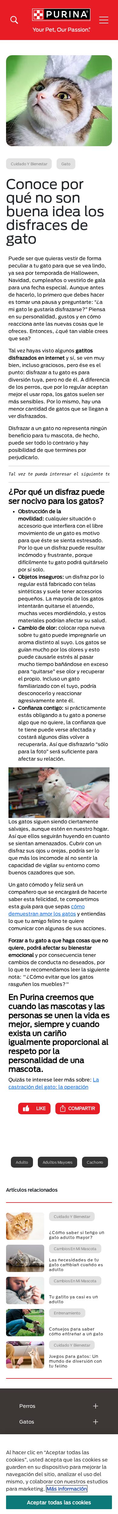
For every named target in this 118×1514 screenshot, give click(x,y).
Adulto (22, 1162)
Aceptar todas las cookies (59, 1502)
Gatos (26, 1422)
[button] (103, 20)
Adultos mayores (57, 1162)
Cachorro (95, 1162)
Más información (67, 1489)
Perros (27, 1406)
